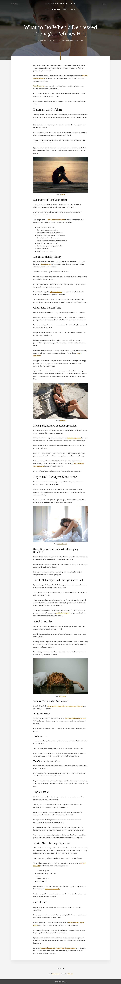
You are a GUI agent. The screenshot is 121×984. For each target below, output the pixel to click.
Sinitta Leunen (62, 696)
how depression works (52, 889)
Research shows (46, 264)
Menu (105, 4)
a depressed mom (56, 292)
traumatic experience (74, 438)
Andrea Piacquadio (62, 544)
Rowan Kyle (62, 420)
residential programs (63, 613)
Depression (42, 40)
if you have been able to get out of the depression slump (58, 948)
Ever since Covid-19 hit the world (75, 718)
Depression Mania (61, 3)
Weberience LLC (56, 974)
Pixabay (63, 194)
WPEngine (70, 974)
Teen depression (38, 86)
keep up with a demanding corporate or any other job (65, 706)
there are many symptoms (56, 220)
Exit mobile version (61, 982)
